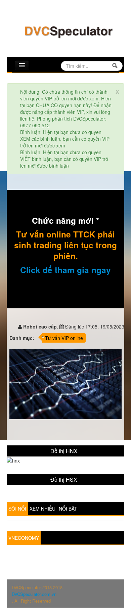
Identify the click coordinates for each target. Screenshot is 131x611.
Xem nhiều (42, 508)
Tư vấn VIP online (64, 338)
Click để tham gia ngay (65, 270)
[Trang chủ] (68, 31)
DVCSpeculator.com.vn (34, 594)
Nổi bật (68, 508)
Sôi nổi (17, 508)
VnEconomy (23, 537)
